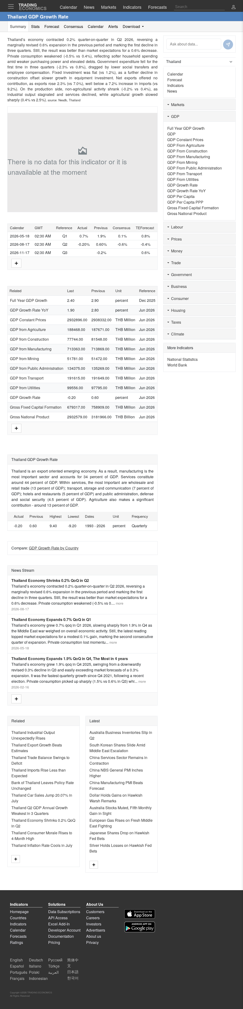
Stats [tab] (35, 26)
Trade (175, 262)
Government (180, 274)
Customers (95, 911)
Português (18, 972)
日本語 (73, 971)
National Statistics (182, 359)
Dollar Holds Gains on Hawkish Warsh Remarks (115, 798)
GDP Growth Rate (25, 397)
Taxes (175, 322)
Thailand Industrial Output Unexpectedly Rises (33, 735)
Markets (176, 104)
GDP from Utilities (25, 387)
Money (175, 251)
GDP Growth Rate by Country (54, 548)
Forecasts (18, 936)
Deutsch (36, 960)
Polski (34, 972)
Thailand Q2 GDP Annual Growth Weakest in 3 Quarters (39, 810)
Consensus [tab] (73, 26)
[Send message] (228, 44)
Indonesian (38, 978)
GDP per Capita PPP (185, 202)
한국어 (73, 978)
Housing (177, 310)
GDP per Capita (181, 196)
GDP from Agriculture (28, 329)
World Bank (177, 365)
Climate (176, 334)
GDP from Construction (29, 339)
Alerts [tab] (113, 26)
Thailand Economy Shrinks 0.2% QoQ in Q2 (50, 580)
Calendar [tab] (95, 26)
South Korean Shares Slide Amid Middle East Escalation (117, 747)
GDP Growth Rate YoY (29, 310)
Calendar (175, 74)
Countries (18, 917)
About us (93, 936)
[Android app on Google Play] (139, 927)
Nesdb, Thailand (69, 100)
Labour (176, 227)
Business (178, 286)
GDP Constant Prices (28, 319)
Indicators (175, 85)
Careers (93, 917)
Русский (55, 960)
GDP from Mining (24, 358)
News (172, 91)
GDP (174, 116)
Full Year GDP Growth (28, 300)
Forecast (174, 79)
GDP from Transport (26, 378)
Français (17, 978)
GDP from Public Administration (36, 368)
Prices (175, 239)
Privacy (92, 942)
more (119, 603)
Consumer (179, 298)
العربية (53, 972)
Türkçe (54, 966)
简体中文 (73, 962)
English (16, 960)
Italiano (35, 966)
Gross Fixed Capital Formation (35, 407)
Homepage (19, 911)
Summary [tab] (18, 26)
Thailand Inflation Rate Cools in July (41, 845)
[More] (16, 263)
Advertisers (95, 930)
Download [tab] (132, 26)
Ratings (16, 942)
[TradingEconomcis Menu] (12, 6)
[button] (233, 7)
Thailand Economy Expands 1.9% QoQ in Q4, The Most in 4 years (69, 658)
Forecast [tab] (51, 26)
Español (17, 966)
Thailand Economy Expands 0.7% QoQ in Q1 (51, 619)
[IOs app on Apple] (139, 914)
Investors (93, 924)
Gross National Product (29, 417)
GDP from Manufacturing (30, 349)
